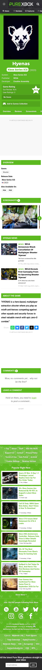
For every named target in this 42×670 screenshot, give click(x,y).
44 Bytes (29, 627)
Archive (34, 457)
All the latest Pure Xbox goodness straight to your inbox (21, 658)
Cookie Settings (13, 461)
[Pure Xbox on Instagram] (11, 616)
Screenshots (31, 111)
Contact (20, 453)
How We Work (32, 449)
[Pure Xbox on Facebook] (30, 616)
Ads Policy (23, 457)
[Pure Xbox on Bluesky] (35, 609)
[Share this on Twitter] (27, 328)
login (34, 397)
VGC (37, 644)
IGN (19, 644)
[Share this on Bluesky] (17, 328)
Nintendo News (9, 644)
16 (14, 253)
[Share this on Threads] (32, 328)
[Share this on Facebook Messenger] (36, 328)
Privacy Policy (31, 453)
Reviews (18, 111)
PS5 (10, 190)
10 (14, 278)
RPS (33, 648)
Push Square (31, 635)
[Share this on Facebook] (22, 328)
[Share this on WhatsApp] (12, 328)
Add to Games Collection (17, 104)
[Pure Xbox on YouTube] (16, 609)
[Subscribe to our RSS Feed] (6, 609)
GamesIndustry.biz (15, 648)
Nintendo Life (17, 635)
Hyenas (19, 66)
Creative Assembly (21, 81)
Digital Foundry (29, 640)
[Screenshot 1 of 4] (19, 217)
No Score (7, 97)
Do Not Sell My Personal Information (25, 629)
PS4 (4, 190)
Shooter (6, 172)
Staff (21, 449)
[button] (39, 218)
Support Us (9, 453)
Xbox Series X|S (20, 75)
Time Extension (13, 640)
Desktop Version (29, 461)
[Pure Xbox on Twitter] (26, 609)
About (14, 449)
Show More (21, 595)
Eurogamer (28, 644)
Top (7, 449)
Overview (7, 111)
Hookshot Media (18, 624)
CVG (27, 648)
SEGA (15, 78)
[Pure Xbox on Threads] (21, 616)
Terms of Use (11, 457)
